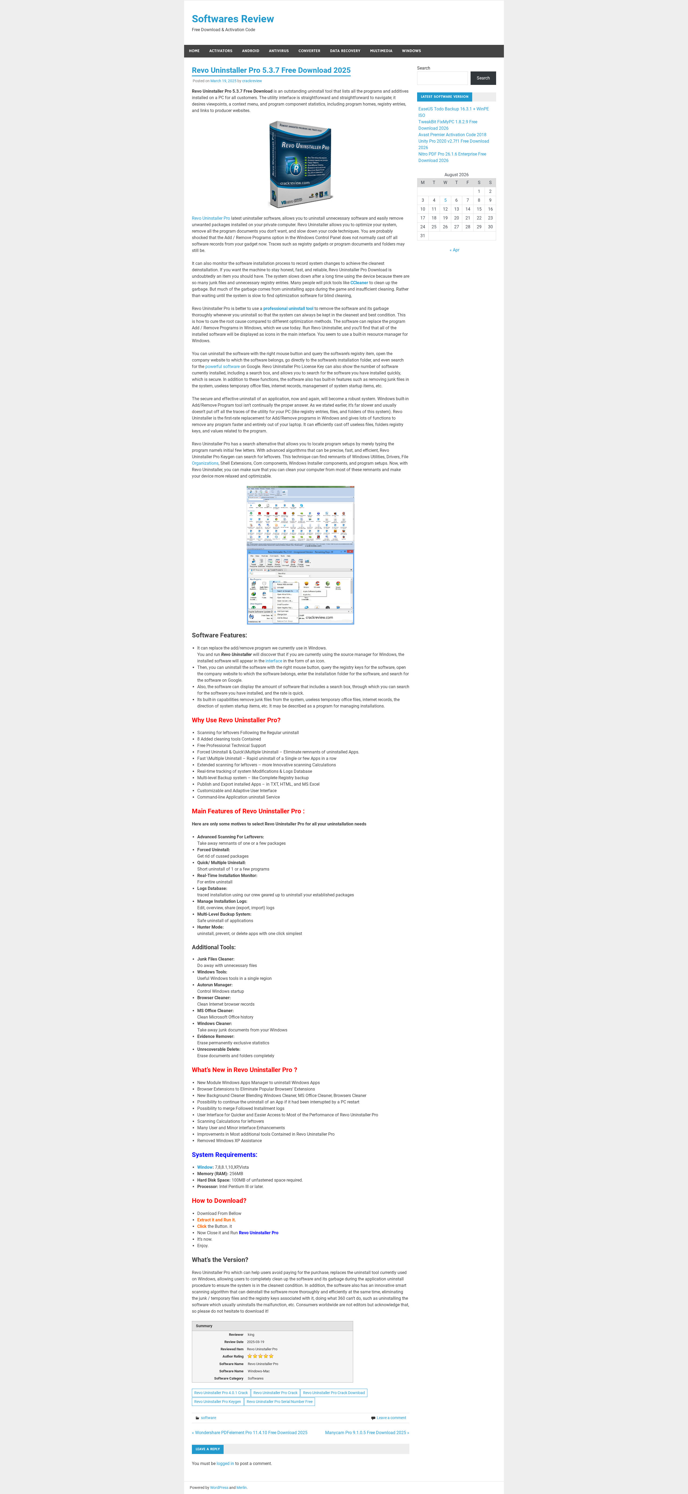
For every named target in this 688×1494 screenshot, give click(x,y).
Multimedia (381, 50)
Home (194, 50)
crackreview (252, 81)
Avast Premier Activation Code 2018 (452, 134)
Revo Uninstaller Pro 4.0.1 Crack (221, 1393)
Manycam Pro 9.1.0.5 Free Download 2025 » (367, 1432)
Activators (220, 50)
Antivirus (279, 50)
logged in (225, 1463)
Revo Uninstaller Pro (211, 218)
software (208, 1418)
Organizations (205, 463)
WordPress (219, 1487)
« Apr (454, 249)
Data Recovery (345, 50)
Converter (309, 50)
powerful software (222, 366)
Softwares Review (233, 19)
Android (250, 50)
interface (274, 660)
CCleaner (358, 282)
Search (423, 68)
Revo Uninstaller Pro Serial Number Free (280, 1401)
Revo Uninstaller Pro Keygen (217, 1401)
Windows (411, 50)
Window (205, 1167)
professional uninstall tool (288, 308)
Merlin (241, 1487)
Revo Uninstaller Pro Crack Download (334, 1393)
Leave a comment (391, 1418)
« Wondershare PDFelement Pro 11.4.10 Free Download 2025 (249, 1432)
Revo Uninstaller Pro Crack (275, 1393)
